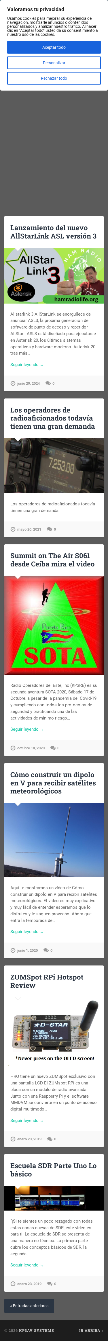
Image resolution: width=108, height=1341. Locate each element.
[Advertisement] (54, 145)
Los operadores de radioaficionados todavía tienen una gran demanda (52, 418)
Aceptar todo (54, 47)
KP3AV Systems (36, 1330)
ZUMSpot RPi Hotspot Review (47, 981)
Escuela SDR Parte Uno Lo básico (53, 1169)
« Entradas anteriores (29, 1305)
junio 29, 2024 (28, 383)
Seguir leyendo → (27, 364)
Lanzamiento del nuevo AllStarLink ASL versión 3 (53, 232)
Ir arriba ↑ (91, 1330)
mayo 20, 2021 (29, 529)
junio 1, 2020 (27, 950)
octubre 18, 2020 (31, 748)
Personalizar (54, 62)
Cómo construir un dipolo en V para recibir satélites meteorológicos (53, 783)
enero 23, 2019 (29, 1139)
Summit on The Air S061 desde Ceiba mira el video (52, 559)
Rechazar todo (54, 78)
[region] (54, 45)
